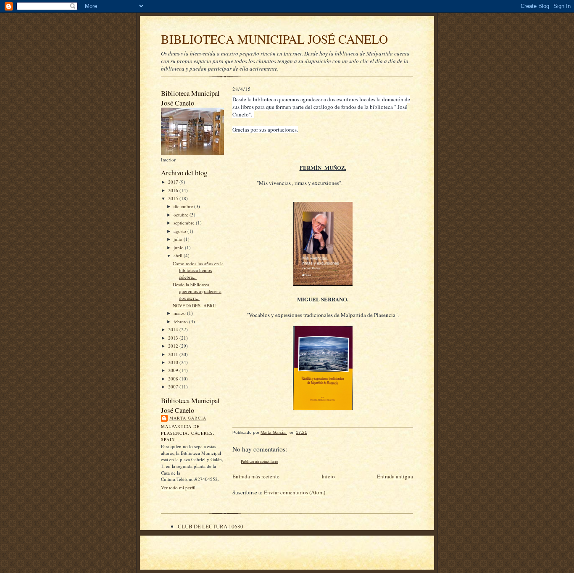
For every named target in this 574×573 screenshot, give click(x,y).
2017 (173, 182)
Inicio (328, 476)
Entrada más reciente (255, 476)
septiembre (185, 222)
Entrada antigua (395, 476)
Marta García (187, 418)
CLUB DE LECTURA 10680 (210, 526)
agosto (180, 231)
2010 (173, 362)
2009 (173, 370)
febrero (181, 321)
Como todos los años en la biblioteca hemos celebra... (198, 270)
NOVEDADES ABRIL (195, 305)
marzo (180, 313)
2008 (173, 378)
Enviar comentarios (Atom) (294, 492)
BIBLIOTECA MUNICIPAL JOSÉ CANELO (274, 39)
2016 (173, 190)
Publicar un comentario (259, 461)
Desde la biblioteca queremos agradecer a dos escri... (197, 291)
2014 (173, 329)
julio (179, 239)
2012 (173, 346)
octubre (182, 214)
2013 (173, 338)
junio (179, 247)
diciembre (184, 206)
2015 (173, 198)
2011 (173, 354)
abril (179, 255)
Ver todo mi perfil (178, 487)
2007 (173, 386)
